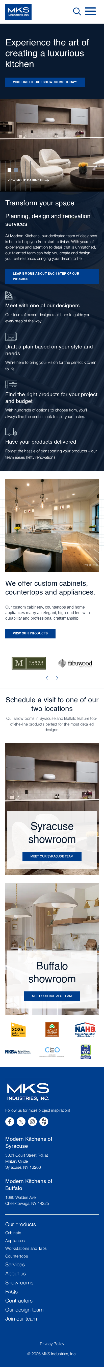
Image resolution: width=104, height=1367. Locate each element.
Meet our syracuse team (52, 856)
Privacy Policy (52, 1344)
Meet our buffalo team (52, 996)
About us (15, 1274)
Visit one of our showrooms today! (45, 82)
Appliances (15, 1241)
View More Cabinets (26, 180)
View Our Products (30, 633)
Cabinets (13, 1233)
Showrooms (19, 1283)
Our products (20, 1224)
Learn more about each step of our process (46, 276)
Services (15, 1265)
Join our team (21, 1319)
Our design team (24, 1310)
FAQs (11, 1292)
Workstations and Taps (26, 1249)
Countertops (16, 1256)
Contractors (19, 1301)
